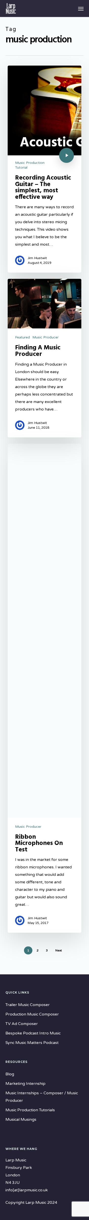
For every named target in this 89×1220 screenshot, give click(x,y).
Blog (9, 1074)
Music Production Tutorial (29, 165)
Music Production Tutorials (30, 1110)
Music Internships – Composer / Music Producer (41, 1097)
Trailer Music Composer (27, 1004)
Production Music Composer (32, 1014)
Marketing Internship (25, 1083)
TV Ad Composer (21, 1023)
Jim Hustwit (37, 258)
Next (58, 950)
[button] (81, 8)
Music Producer (45, 337)
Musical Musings (20, 1119)
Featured (22, 337)
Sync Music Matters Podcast (32, 1042)
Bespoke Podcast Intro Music (33, 1033)
